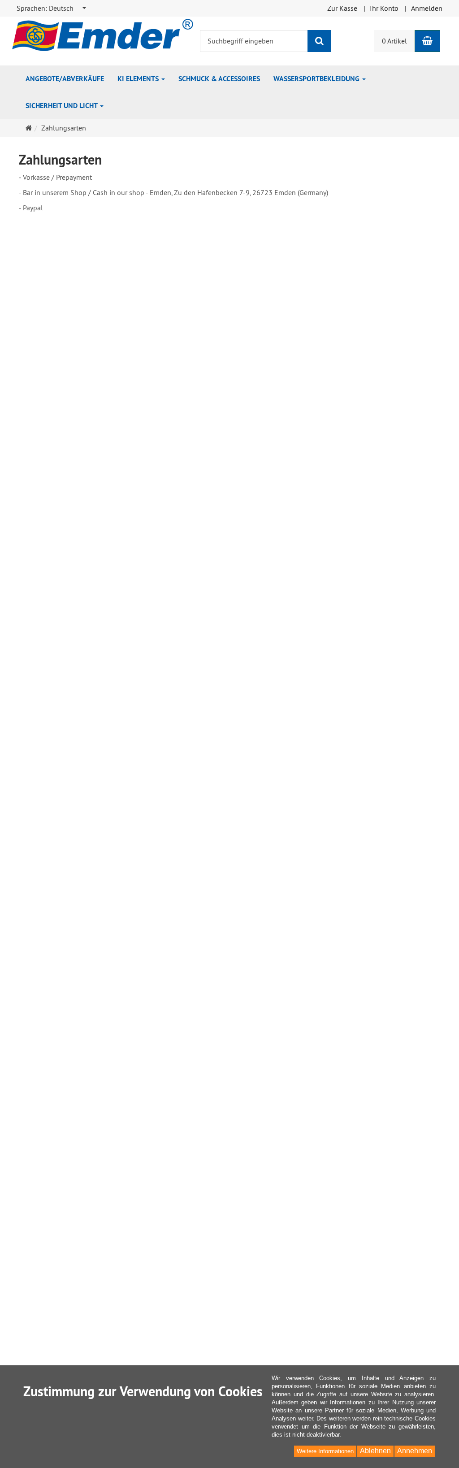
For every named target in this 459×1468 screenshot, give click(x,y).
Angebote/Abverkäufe (65, 78)
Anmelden (426, 8)
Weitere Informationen (325, 1451)
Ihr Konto (384, 8)
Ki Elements (138, 78)
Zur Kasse (342, 8)
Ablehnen (375, 1451)
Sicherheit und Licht (62, 105)
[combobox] (51, 8)
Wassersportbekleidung (317, 78)
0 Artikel (394, 40)
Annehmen (414, 1451)
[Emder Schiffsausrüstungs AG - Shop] (102, 34)
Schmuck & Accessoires (219, 78)
